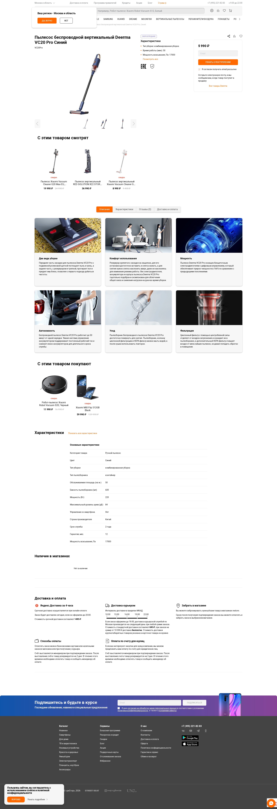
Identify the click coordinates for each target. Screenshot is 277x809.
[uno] (132, 790)
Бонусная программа (110, 730)
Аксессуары (65, 769)
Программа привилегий (105, 3)
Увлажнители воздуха (201, 19)
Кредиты (126, 3)
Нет (66, 21)
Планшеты (223, 19)
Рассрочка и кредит (109, 735)
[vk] (183, 730)
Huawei (121, 19)
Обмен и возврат (149, 756)
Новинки (63, 730)
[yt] (190, 730)
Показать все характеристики (82, 433)
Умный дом (64, 756)
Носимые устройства (69, 748)
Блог (150, 3)
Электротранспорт (68, 761)
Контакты (145, 735)
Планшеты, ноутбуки (69, 765)
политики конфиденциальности (133, 710)
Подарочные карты (109, 752)
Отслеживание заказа (110, 756)
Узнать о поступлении (218, 62)
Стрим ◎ (162, 3)
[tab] (104, 209)
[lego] (113, 790)
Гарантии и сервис (149, 752)
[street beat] (92, 790)
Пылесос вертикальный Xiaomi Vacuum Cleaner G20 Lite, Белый (121, 183)
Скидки (103, 739)
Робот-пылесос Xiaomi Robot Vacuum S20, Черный (53, 404)
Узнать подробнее (36, 799)
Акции (139, 3)
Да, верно (47, 21)
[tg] (198, 730)
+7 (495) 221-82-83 (216, 3)
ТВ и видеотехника (68, 743)
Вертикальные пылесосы (170, 19)
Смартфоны (65, 735)
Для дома (63, 739)
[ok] (205, 730)
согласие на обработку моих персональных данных (152, 708)
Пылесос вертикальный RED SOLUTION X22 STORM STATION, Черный (87, 183)
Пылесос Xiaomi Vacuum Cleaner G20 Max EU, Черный (54, 183)
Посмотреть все (150, 59)
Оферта (144, 743)
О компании (146, 730)
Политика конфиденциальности (156, 748)
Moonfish (146, 19)
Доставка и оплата (79, 3)
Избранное (105, 761)
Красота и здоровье (68, 752)
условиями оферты (167, 710)
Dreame (133, 19)
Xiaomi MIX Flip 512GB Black (88, 409)
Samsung (108, 19)
